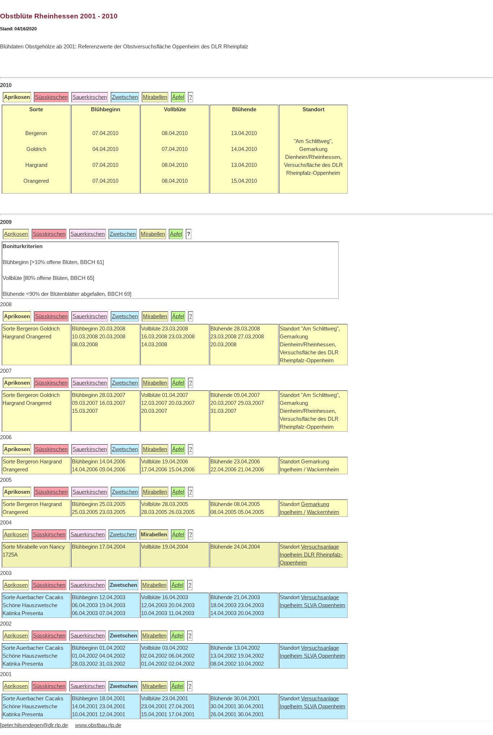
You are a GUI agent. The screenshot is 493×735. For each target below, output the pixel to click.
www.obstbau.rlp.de (98, 725)
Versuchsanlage (320, 547)
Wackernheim (323, 512)
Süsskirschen (51, 97)
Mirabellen (155, 97)
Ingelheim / (292, 512)
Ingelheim (292, 555)
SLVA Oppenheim (324, 605)
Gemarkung (315, 504)
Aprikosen (16, 234)
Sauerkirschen (90, 97)
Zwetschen (125, 97)
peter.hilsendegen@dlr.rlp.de (34, 725)
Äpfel (178, 97)
